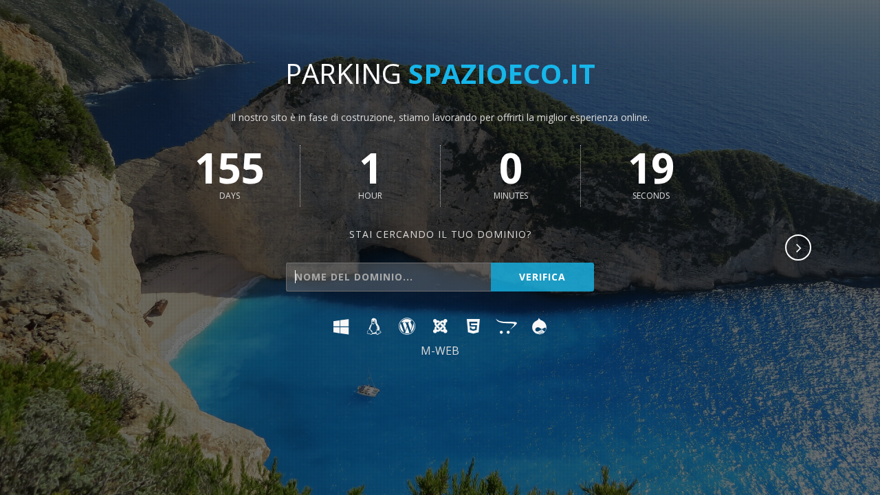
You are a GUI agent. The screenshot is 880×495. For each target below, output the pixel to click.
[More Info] (798, 248)
